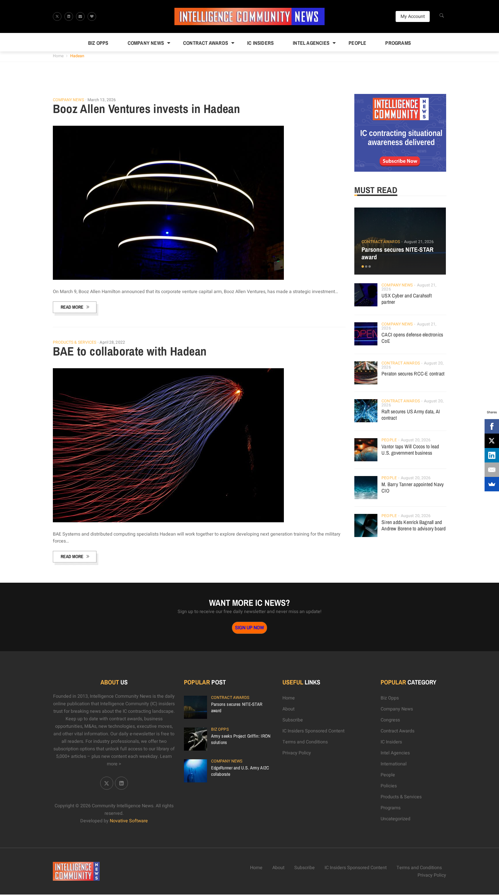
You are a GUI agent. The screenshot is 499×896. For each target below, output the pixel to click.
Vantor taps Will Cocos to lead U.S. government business (410, 449)
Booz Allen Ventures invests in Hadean (146, 109)
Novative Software (129, 820)
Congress (390, 720)
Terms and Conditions (305, 741)
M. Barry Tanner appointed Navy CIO (412, 487)
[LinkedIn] (492, 455)
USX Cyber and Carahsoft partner (406, 299)
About (288, 709)
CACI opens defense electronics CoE (412, 338)
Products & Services (74, 342)
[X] (492, 441)
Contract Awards (205, 43)
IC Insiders (260, 43)
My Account (413, 16)
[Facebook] (492, 426)
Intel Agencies (311, 43)
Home (58, 56)
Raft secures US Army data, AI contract (410, 414)
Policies (389, 785)
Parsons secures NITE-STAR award (397, 253)
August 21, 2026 (419, 242)
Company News (146, 43)
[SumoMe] (492, 484)
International (394, 763)
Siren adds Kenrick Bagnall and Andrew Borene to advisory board (413, 525)
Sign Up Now (249, 627)
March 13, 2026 (101, 100)
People (357, 43)
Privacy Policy (296, 752)
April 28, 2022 (112, 342)
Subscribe (292, 720)
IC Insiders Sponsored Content (313, 730)
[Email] (492, 469)
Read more (72, 307)
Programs (398, 43)
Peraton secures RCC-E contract (412, 373)
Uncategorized (395, 818)
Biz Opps (98, 43)
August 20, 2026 (416, 440)
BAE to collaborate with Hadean (130, 351)
